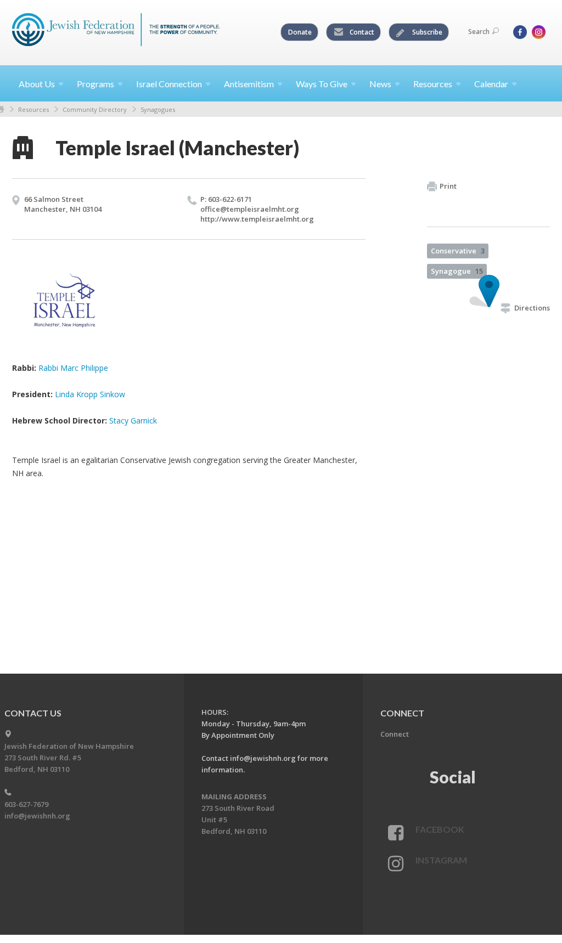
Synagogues (157, 109)
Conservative (458, 251)
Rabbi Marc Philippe (73, 368)
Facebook (439, 829)
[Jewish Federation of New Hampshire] (116, 31)
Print (448, 186)
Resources (33, 109)
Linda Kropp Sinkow (90, 394)
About (37, 83)
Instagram (441, 860)
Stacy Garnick (133, 420)
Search (479, 31)
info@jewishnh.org (37, 816)
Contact (361, 32)
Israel (169, 83)
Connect (394, 734)
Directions (532, 308)
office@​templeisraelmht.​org (249, 209)
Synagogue (457, 271)
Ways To (321, 83)
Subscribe (426, 32)
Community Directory (95, 109)
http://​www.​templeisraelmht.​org (257, 219)
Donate (300, 32)
